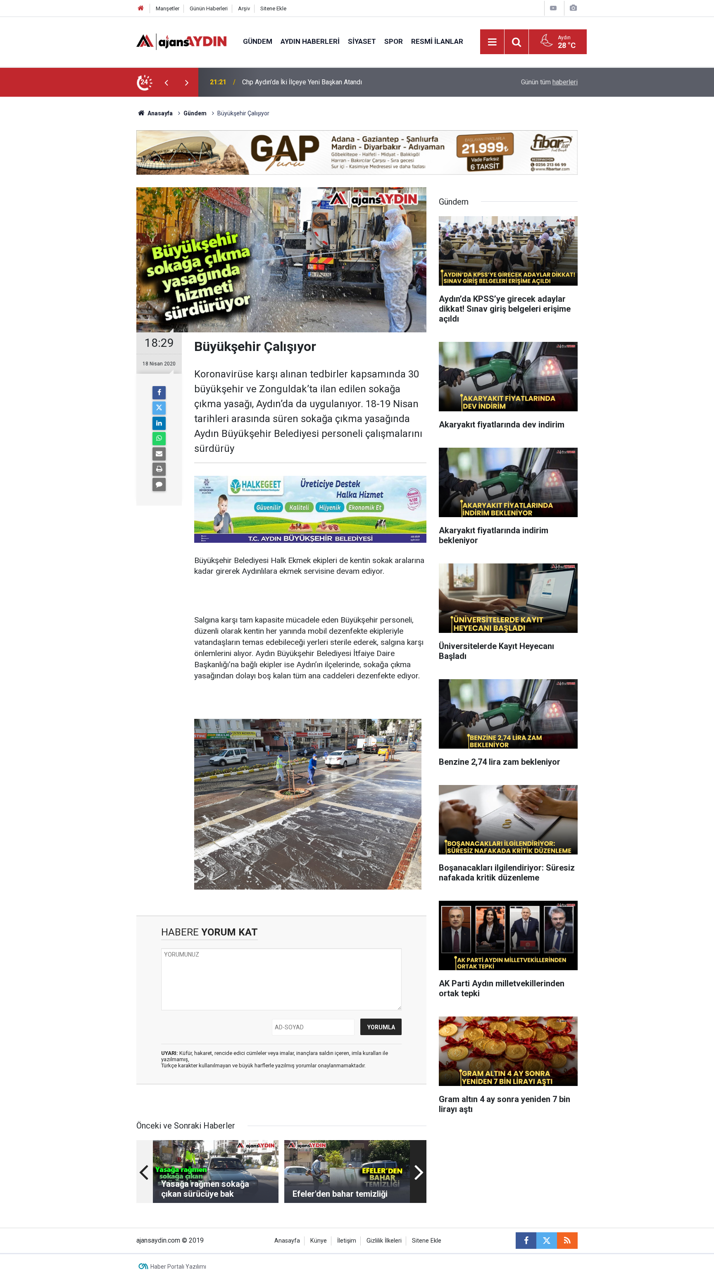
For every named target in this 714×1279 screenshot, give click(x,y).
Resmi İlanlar (437, 41)
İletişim (346, 1240)
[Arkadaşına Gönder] (159, 454)
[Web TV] (553, 8)
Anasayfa (159, 113)
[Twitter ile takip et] (546, 1240)
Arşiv (244, 8)
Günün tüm (549, 82)
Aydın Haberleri (310, 41)
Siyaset (362, 41)
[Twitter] (159, 408)
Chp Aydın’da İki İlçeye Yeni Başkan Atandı (302, 82)
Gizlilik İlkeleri (384, 1240)
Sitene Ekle (273, 8)
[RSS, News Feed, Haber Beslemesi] (567, 1240)
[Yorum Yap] (159, 484)
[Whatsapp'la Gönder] (159, 438)
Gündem (257, 41)
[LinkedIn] (159, 423)
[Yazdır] (159, 469)
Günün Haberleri (209, 8)
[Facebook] (159, 392)
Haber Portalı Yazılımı (178, 1266)
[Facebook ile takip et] (526, 1240)
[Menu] (492, 42)
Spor (393, 41)
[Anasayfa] (140, 8)
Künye (318, 1240)
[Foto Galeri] (573, 8)
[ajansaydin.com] (181, 41)
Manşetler (167, 8)
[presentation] (166, 82)
